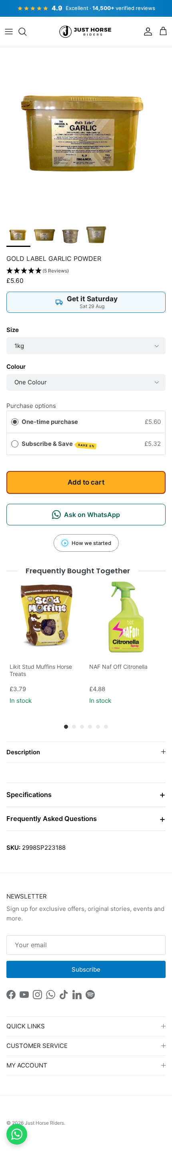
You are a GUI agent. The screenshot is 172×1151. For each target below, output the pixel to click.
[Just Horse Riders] (86, 32)
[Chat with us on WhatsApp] (16, 1134)
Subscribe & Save (58, 444)
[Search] (26, 31)
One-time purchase (50, 421)
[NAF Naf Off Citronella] (125, 617)
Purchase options (31, 406)
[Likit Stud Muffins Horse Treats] (46, 617)
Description (23, 752)
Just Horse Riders (44, 1123)
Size (12, 330)
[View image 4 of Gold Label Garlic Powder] (96, 235)
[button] (86, 271)
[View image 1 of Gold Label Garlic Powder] (18, 235)
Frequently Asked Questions (51, 819)
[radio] (14, 422)
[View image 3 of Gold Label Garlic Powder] (70, 235)
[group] (46, 643)
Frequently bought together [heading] (78, 570)
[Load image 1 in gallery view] (86, 133)
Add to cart (86, 482)
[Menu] (9, 31)
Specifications (29, 795)
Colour (16, 366)
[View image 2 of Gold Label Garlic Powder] (44, 235)
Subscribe (86, 969)
